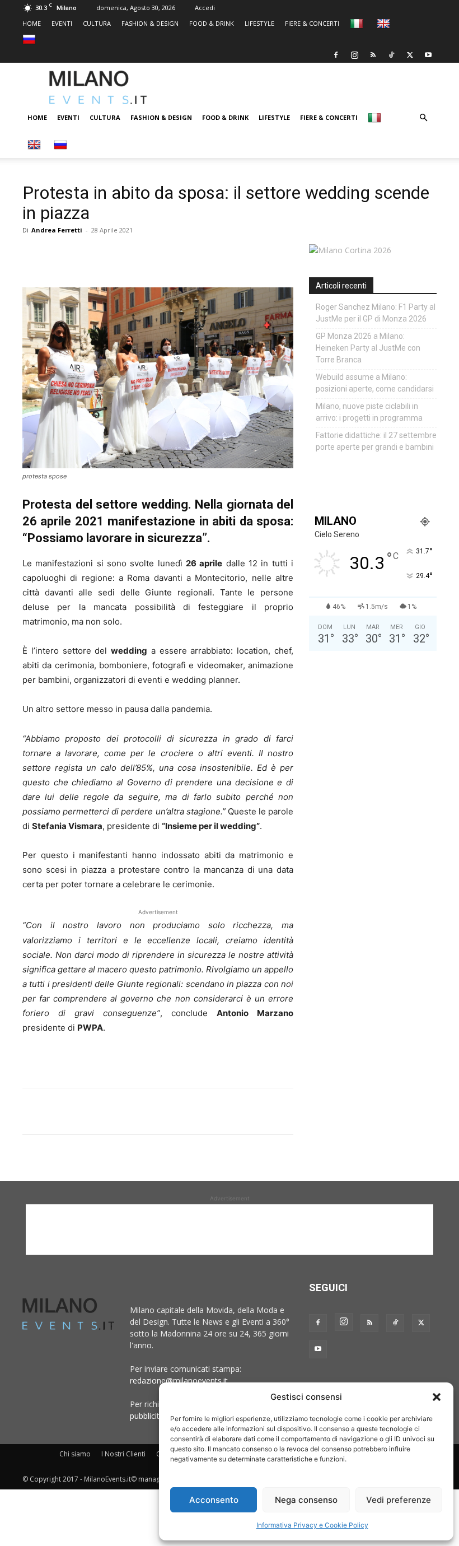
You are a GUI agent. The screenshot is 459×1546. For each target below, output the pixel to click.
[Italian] (358, 23)
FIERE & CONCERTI (312, 23)
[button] (436, 1397)
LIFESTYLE (259, 23)
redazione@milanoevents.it (179, 1380)
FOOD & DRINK (211, 23)
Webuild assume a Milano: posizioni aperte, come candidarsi (375, 382)
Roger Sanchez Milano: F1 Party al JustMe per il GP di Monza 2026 (375, 312)
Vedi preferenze (398, 1499)
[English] (385, 23)
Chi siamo (75, 1454)
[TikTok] (391, 55)
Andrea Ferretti (56, 230)
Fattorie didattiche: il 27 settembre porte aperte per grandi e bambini (376, 441)
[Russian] (30, 39)
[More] (163, 255)
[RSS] (372, 55)
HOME (31, 23)
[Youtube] (428, 55)
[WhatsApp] (85, 255)
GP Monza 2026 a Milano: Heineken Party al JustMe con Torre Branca (368, 348)
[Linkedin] (111, 255)
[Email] (136, 255)
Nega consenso (306, 1499)
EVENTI (61, 23)
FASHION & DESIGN (150, 23)
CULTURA (97, 23)
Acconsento (213, 1499)
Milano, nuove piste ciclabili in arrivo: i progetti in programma (369, 412)
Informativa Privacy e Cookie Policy (312, 1525)
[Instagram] (354, 55)
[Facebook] (335, 55)
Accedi (205, 7)
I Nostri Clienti (123, 1454)
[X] (409, 55)
